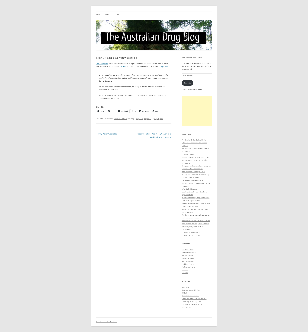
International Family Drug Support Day (195, 157)
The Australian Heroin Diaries (192, 304)
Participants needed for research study (195, 174)
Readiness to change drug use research (195, 198)
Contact (119, 14)
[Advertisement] (197, 111)
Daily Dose (185, 287)
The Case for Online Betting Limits (194, 140)
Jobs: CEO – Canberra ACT (191, 232)
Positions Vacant (188, 264)
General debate (187, 255)
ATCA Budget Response (190, 189)
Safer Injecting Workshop (191, 200)
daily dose (139, 119)
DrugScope (163, 66)
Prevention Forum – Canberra (192, 180)
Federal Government (189, 252)
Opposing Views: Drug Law (191, 301)
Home (98, 14)
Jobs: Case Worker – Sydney (191, 235)
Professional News (120, 119)
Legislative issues (188, 258)
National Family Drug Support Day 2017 (196, 203)
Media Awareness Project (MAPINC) (194, 299)
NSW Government (188, 261)
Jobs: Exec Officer (188, 154)
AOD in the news (187, 250)
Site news (185, 273)
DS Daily (123, 66)
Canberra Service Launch (190, 177)
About (107, 14)
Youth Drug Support (189, 307)
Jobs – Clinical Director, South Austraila (195, 224)
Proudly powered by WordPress (106, 322)
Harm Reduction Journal (190, 296)
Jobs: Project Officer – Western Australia (196, 221)
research (185, 270)
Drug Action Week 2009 (106, 134)
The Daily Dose (102, 63)
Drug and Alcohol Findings (191, 290)
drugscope (147, 119)
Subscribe (187, 83)
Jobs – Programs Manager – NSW (193, 172)
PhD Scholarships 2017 (190, 206)
